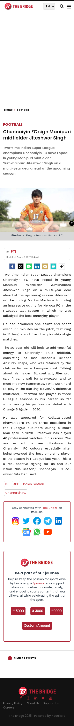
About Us (33, 703)
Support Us (51, 703)
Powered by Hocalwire (49, 716)
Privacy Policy (12, 703)
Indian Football (33, 484)
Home (8, 110)
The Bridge (50, 507)
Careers (8, 707)
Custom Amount (37, 625)
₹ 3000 (37, 611)
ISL (7, 484)
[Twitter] (20, 266)
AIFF (16, 484)
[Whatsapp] (29, 266)
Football (13, 124)
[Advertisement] (37, 62)
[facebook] (12, 266)
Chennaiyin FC (15, 493)
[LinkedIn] (37, 266)
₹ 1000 (56, 611)
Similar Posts (25, 658)
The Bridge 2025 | (21, 716)
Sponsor (38, 583)
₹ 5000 (18, 611)
